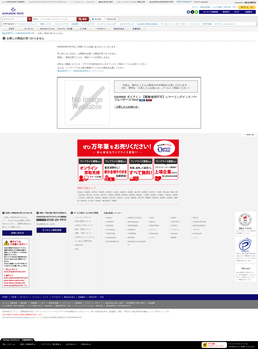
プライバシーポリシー (93, 303)
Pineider (174, 234)
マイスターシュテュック (27, 24)
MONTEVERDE (199, 226)
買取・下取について (83, 233)
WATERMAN (133, 226)
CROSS (174, 226)
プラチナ (196, 230)
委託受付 (23, 303)
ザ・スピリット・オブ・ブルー (173, 24)
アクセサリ (56, 297)
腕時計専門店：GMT (63, 306)
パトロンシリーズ (61, 24)
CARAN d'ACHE (199, 222)
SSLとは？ (246, 268)
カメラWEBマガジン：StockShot (40, 306)
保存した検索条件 (28, 344)
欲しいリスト (9, 344)
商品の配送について (83, 221)
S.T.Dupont (110, 230)
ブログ (42, 303)
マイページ (66, 303)
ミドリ (195, 238)
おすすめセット (71, 344)
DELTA (195, 218)
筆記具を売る (69, 297)
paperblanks (111, 238)
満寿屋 (173, 238)
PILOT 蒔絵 (207, 24)
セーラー (152, 230)
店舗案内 (81, 297)
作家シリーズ (45, 24)
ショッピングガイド (83, 217)
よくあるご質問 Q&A (83, 241)
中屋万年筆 (110, 234)
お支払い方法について (84, 225)
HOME (5, 297)
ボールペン (24, 297)
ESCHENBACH (112, 242)
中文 (234, 7)
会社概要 (151, 303)
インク (45, 297)
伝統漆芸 (75, 24)
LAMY (151, 218)
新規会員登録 (205, 7)
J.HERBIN (132, 234)
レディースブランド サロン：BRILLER (88, 306)
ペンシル (35, 297)
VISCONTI (175, 222)
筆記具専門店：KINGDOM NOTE (118, 306)
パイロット (175, 230)
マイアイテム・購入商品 (51, 344)
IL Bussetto (197, 234)
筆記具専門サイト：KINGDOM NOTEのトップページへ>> (80, 71)
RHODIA (131, 238)
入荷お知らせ (86, 344)
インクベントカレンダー (107, 24)
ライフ (152, 238)
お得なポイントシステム (85, 237)
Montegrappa (133, 222)
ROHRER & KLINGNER (137, 243)
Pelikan (109, 218)
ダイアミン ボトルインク (225, 24)
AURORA (110, 222)
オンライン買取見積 (9, 303)
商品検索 (98, 19)
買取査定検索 (111, 19)
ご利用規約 (78, 303)
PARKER (109, 226)
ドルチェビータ (88, 24)
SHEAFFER (154, 226)
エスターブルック (127, 24)
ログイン (195, 7)
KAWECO (132, 230)
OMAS (173, 218)
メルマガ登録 (217, 7)
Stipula (152, 222)
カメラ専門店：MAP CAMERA (13, 306)
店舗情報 (33, 303)
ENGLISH (227, 7)
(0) (252, 7)
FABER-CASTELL (135, 218)
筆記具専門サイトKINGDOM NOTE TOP (18, 33)
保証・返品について (83, 229)
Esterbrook (153, 234)
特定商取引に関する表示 (136, 303)
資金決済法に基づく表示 (114, 303)
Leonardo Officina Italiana (147, 24)
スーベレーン (194, 24)
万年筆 (13, 297)
